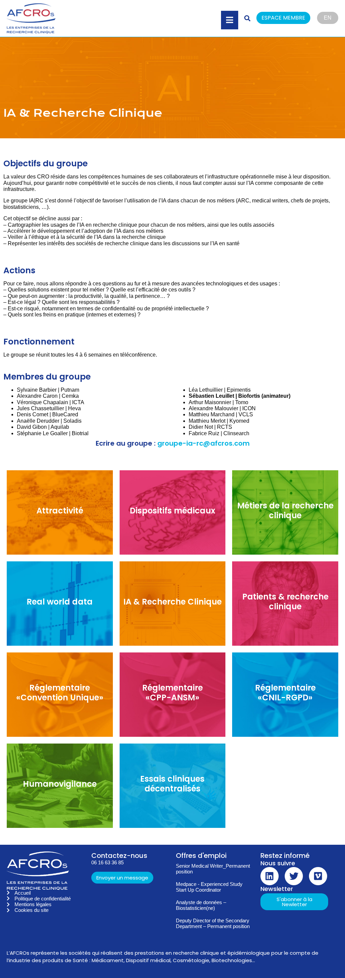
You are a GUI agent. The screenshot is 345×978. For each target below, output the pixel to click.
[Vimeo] (318, 876)
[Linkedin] (269, 876)
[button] (286, 18)
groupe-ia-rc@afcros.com (203, 443)
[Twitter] (294, 876)
